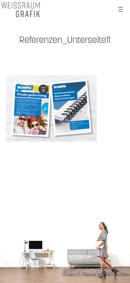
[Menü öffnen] (120, 9)
